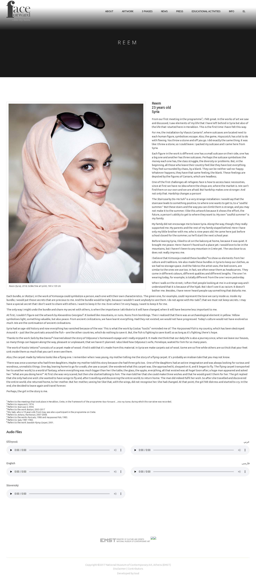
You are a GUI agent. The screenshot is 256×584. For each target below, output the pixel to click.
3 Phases (147, 11)
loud (136, 573)
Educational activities (206, 11)
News (164, 11)
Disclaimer (119, 568)
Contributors (135, 568)
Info (231, 11)
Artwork (127, 11)
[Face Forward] (18, 11)
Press (179, 11)
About (109, 11)
